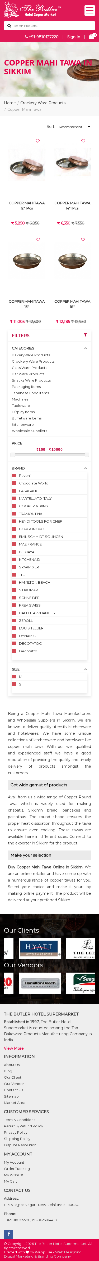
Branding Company (54, 1256)
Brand (18, 468)
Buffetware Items (26, 418)
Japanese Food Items (30, 393)
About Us (12, 1065)
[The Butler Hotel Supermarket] (49, 9)
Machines (20, 399)
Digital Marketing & (20, 1256)
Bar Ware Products (28, 374)
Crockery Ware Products (42, 103)
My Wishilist (13, 1175)
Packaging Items (26, 386)
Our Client (12, 1077)
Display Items (23, 412)
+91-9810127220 (43, 36)
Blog (8, 1071)
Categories (23, 348)
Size (16, 669)
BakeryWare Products (31, 355)
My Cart (10, 1181)
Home (10, 103)
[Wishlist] (37, 141)
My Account (14, 1162)
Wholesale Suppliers (29, 431)
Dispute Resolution (20, 1145)
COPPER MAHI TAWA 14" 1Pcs (72, 205)
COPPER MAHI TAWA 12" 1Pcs (27, 205)
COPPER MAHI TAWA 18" (72, 304)
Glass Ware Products (29, 368)
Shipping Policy (17, 1139)
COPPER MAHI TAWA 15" (27, 304)
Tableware (21, 405)
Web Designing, (68, 1252)
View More (14, 1048)
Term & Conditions (19, 1120)
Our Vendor (14, 1084)
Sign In (73, 36)
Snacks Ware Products (31, 380)
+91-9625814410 (44, 1220)
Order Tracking (17, 1169)
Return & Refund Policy (23, 1126)
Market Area (14, 1102)
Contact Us (13, 1090)
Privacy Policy (15, 1132)
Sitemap (11, 1096)
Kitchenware (23, 424)
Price (17, 443)
